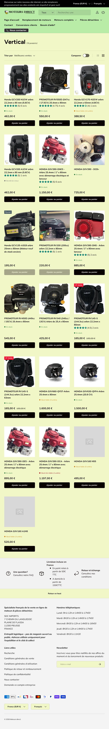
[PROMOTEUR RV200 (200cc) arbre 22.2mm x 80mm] (54, 225)
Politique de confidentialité (17, 674)
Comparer (76, 55)
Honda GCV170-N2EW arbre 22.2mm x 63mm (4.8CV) (89, 101)
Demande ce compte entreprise (19, 685)
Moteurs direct (15, 719)
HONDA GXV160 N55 (85, 461)
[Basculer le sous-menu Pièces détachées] (101, 20)
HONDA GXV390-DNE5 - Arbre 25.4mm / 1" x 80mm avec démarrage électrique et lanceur (54, 174)
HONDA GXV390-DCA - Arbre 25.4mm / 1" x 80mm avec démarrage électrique (54, 464)
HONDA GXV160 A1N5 (16, 531)
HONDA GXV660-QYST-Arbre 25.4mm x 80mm (54, 393)
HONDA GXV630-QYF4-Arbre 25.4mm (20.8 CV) (89, 393)
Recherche (9, 653)
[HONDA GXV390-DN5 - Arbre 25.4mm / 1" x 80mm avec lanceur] (89, 225)
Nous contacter (11, 679)
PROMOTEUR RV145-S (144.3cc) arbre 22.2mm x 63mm (17, 394)
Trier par (8, 55)
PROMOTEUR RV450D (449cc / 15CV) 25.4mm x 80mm (19, 320)
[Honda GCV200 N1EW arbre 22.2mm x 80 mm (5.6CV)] (19, 80)
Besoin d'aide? (47, 25)
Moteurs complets (64, 20)
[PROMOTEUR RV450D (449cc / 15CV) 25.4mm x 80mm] (19, 298)
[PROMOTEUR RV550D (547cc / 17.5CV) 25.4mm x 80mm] (54, 80)
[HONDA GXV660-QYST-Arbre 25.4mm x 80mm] (54, 371)
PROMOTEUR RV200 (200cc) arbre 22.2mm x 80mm (54, 247)
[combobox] (64, 12)
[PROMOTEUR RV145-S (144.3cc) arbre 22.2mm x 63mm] (19, 371)
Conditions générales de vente (19, 658)
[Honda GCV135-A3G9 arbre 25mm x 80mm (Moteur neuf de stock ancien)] (19, 225)
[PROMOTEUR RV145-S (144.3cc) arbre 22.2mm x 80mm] (89, 298)
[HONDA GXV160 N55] (89, 441)
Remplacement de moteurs (36, 20)
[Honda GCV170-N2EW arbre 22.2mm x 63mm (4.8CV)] (89, 80)
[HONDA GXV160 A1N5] (19, 512)
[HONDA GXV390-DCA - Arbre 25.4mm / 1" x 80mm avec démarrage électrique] (54, 441)
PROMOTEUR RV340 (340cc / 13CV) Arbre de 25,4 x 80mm (54, 320)
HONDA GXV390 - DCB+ (86, 169)
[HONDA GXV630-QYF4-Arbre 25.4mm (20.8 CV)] (89, 371)
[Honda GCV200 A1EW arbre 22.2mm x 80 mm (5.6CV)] (19, 149)
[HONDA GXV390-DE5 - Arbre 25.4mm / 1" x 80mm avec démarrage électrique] (19, 441)
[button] (103, 12)
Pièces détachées (89, 20)
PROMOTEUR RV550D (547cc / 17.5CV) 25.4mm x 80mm (54, 101)
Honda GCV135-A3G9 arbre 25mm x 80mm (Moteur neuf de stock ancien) (18, 248)
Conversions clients (26, 25)
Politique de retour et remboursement (22, 669)
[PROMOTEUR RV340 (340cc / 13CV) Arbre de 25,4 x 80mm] (54, 298)
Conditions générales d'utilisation (20, 663)
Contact (8, 25)
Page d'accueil (11, 20)
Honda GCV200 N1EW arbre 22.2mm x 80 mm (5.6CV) (18, 101)
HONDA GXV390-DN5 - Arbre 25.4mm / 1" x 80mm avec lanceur (89, 248)
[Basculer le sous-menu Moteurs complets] (75, 20)
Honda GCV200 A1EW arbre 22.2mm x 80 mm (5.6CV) (18, 171)
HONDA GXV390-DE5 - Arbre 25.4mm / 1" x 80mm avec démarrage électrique (19, 464)
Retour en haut (54, 593)
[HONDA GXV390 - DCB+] (89, 149)
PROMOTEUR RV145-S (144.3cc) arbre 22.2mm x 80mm (87, 321)
